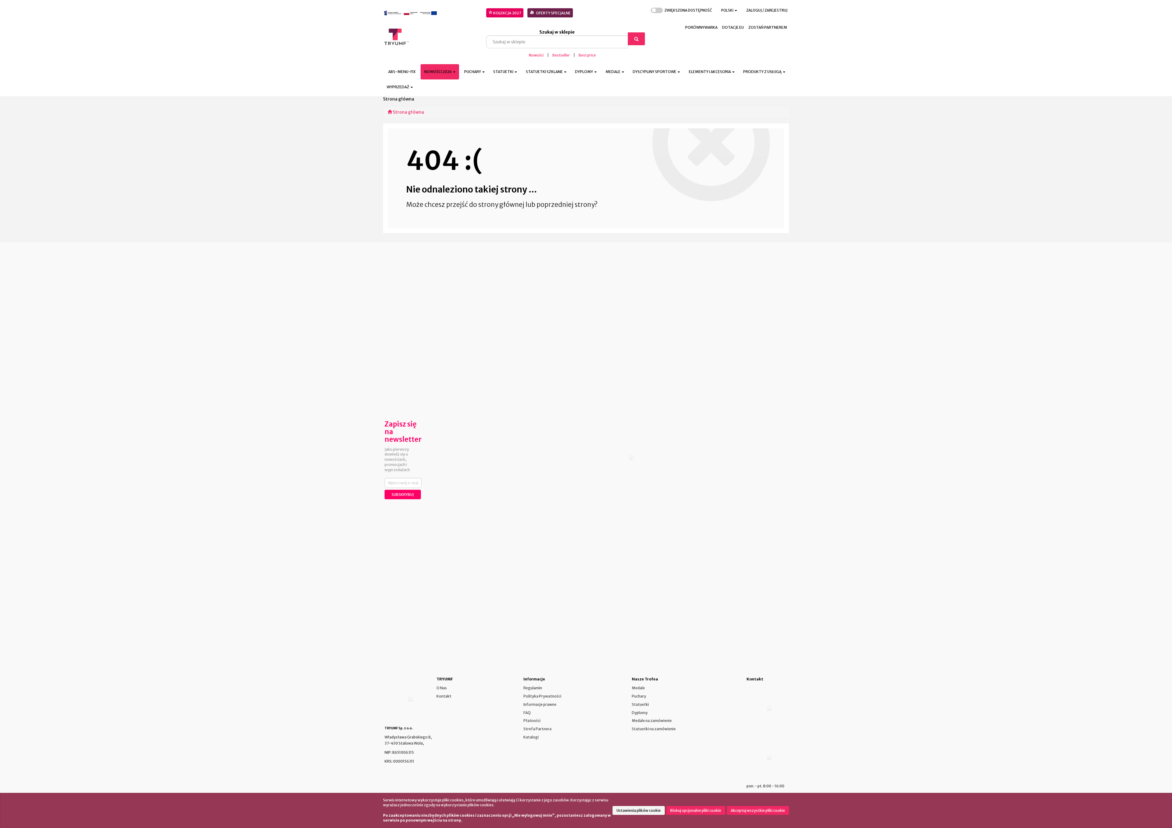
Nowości (536, 55)
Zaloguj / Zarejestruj (766, 10)
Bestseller (561, 55)
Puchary (639, 696)
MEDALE (613, 71)
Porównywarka (701, 27)
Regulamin (532, 688)
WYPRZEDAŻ (398, 87)
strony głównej (501, 204)
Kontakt (443, 696)
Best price (587, 55)
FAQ (527, 712)
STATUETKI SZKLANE (544, 71)
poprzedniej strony (565, 204)
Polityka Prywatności (542, 696)
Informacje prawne (539, 704)
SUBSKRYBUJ (403, 494)
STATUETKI (503, 71)
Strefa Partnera (537, 729)
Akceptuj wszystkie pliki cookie (758, 810)
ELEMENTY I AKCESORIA (710, 71)
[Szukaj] (636, 38)
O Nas (441, 688)
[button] (729, 10)
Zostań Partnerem (767, 27)
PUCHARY (473, 71)
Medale (638, 688)
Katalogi (531, 737)
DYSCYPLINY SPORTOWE (655, 71)
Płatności (532, 720)
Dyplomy (640, 712)
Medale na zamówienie (652, 720)
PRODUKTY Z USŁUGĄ (762, 71)
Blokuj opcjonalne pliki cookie (695, 810)
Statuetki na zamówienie (654, 729)
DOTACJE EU (733, 27)
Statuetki (640, 704)
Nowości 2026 (438, 71)
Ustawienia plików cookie (639, 810)
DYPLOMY (584, 71)
